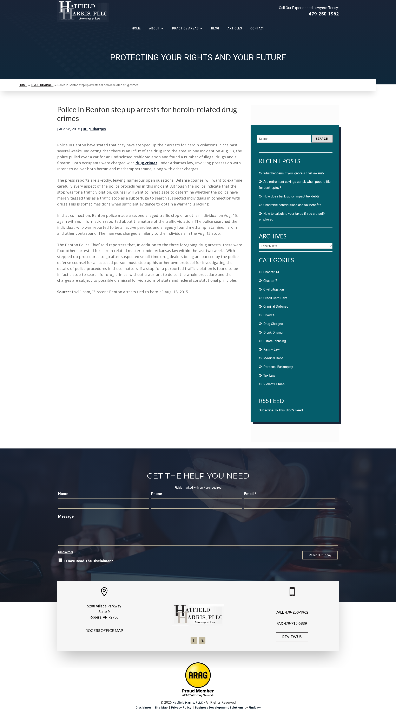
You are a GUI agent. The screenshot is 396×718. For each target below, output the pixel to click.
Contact (257, 28)
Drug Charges (94, 129)
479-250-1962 (324, 13)
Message (66, 516)
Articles (234, 28)
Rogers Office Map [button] (104, 630)
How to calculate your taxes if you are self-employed (292, 217)
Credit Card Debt (275, 298)
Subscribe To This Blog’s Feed (281, 410)
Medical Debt (273, 358)
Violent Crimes (274, 384)
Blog (215, 28)
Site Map (161, 707)
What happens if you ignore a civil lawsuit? (293, 173)
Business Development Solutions (219, 707)
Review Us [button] (292, 636)
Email (250, 494)
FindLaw (255, 707)
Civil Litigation (273, 289)
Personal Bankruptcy (278, 367)
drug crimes (146, 162)
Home (136, 28)
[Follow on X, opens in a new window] (202, 640)
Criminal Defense (275, 306)
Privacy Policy (181, 707)
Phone (156, 494)
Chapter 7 (270, 281)
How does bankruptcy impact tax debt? (291, 196)
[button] (392, 688)
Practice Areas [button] (185, 28)
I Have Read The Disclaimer (88, 561)
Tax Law (269, 375)
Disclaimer (65, 552)
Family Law (271, 349)
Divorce (269, 315)
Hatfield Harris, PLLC (187, 702)
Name (63, 494)
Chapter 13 (271, 272)
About (154, 28)
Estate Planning (274, 341)
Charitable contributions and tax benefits (292, 205)
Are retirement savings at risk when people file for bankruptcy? (295, 185)
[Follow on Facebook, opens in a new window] (194, 640)
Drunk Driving (273, 332)
